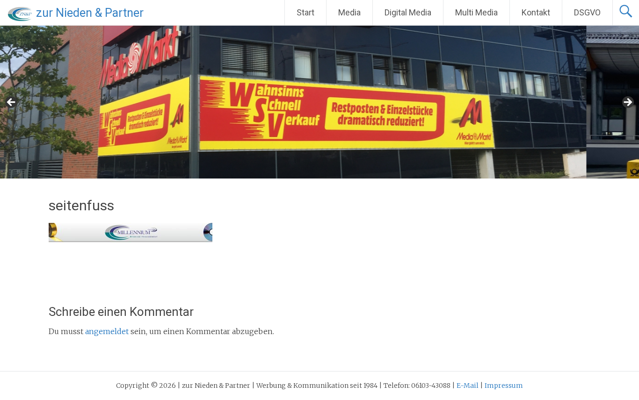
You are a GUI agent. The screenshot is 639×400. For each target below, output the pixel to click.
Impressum (504, 385)
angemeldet (107, 331)
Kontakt (536, 12)
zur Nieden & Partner (90, 13)
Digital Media (408, 12)
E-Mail (468, 385)
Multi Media (476, 12)
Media (349, 12)
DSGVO (587, 12)
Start (305, 12)
